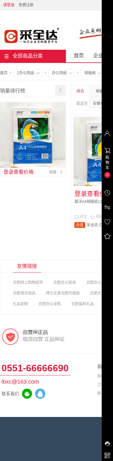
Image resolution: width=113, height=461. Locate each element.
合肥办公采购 (49, 304)
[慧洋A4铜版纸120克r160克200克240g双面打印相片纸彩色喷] (33, 135)
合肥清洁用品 (24, 293)
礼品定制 (20, 304)
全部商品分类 (28, 56)
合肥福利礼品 (82, 304)
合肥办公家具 (64, 282)
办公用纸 (59, 73)
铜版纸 (90, 73)
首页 (79, 55)
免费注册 (26, 5)
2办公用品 (25, 73)
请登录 (8, 5)
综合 (80, 91)
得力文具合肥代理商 (63, 293)
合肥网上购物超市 (28, 282)
